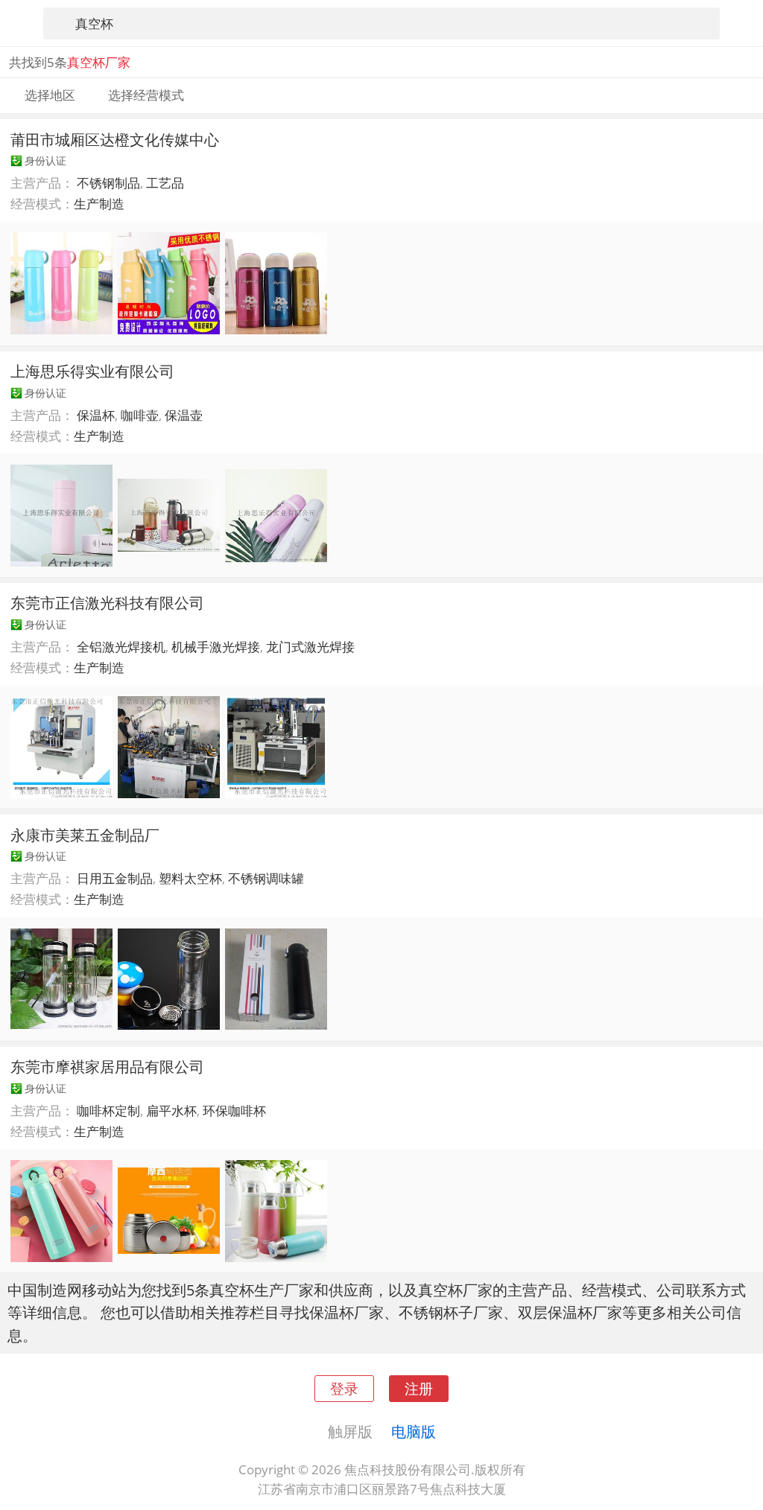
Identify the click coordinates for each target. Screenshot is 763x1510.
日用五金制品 (115, 878)
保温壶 (184, 415)
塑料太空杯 (190, 878)
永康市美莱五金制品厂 (84, 834)
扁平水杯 (171, 1110)
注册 (419, 1388)
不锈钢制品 (108, 182)
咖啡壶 (140, 415)
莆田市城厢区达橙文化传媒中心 (114, 139)
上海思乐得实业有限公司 (92, 370)
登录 (344, 1388)
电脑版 (413, 1431)
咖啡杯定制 (108, 1110)
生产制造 (99, 203)
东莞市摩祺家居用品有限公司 (107, 1066)
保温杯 (96, 415)
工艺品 (165, 182)
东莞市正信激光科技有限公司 (107, 602)
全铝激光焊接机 (121, 646)
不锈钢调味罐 (266, 878)
